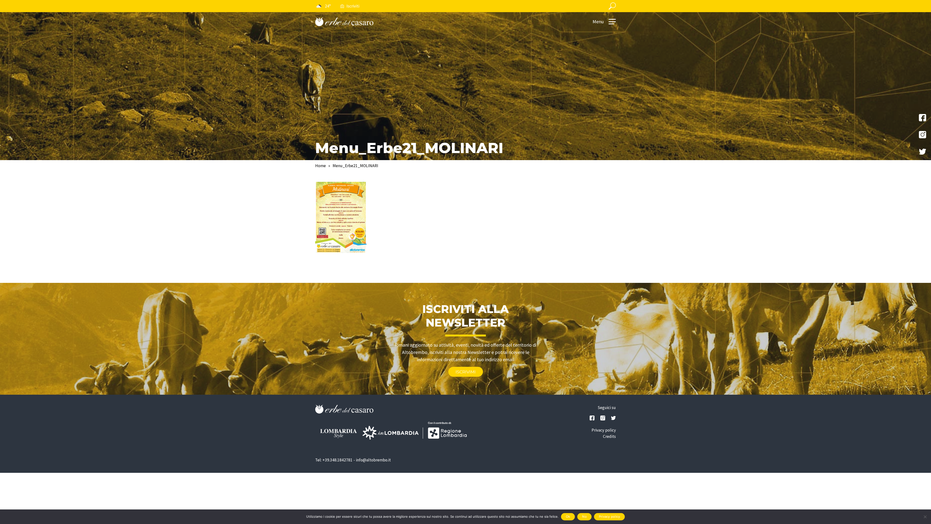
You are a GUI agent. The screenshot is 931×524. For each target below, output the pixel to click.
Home (320, 165)
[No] (925, 516)
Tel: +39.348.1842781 (334, 460)
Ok (568, 516)
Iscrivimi (466, 371)
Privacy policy (604, 430)
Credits (609, 436)
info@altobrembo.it (373, 460)
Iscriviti (352, 6)
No (584, 516)
